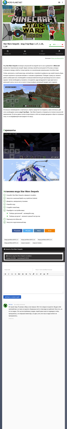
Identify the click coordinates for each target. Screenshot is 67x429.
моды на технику (37, 243)
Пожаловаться (59, 53)
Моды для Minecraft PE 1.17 (11, 239)
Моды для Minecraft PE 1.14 (45, 239)
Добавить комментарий (12, 297)
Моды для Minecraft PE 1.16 (28, 239)
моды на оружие (25, 243)
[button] (5, 274)
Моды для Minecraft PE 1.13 (11, 243)
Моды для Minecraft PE (57, 58)
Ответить (11, 318)
